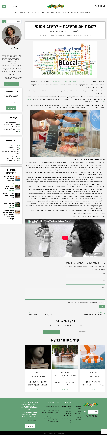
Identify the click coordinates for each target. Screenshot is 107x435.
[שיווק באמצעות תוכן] (19, 122)
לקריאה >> (92, 389)
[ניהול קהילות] (19, 127)
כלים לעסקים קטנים (65, 31)
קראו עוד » (11, 183)
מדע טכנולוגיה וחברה (62, 12)
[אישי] (19, 131)
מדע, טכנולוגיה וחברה (92, 376)
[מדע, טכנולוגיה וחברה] (19, 129)
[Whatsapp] (96, 6)
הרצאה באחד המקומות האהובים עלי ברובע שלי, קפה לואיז (68, 81)
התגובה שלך (101, 287)
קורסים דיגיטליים (13, 158)
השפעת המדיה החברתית (78, 12)
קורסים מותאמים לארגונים (13, 148)
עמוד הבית (78, 406)
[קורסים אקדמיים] (19, 145)
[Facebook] (104, 6)
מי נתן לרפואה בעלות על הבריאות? (93, 383)
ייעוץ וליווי (15, 156)
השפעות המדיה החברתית (68, 376)
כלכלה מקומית (54, 31)
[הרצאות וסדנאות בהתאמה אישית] (19, 153)
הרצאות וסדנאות (78, 418)
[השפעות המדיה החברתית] (19, 124)
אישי (23, 12)
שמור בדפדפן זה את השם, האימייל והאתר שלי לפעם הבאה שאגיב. (85, 302)
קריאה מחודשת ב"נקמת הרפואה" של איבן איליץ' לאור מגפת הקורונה (8, 215)
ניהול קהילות (36, 12)
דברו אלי (18, 12)
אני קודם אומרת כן (58, 85)
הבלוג (28, 12)
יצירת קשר (78, 413)
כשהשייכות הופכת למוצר (65, 384)
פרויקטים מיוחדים (13, 161)
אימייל (103, 280)
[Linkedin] (101, 6)
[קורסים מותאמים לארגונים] (19, 148)
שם (104, 273)
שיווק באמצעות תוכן (47, 12)
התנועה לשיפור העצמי (8, 204)
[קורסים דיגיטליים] (19, 158)
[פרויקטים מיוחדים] (19, 161)
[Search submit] (4, 6)
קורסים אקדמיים (13, 145)
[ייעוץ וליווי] (19, 156)
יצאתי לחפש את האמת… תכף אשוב (38, 383)
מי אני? (89, 12)
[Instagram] (98, 6)
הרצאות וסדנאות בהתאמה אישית (10, 153)
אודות (79, 409)
